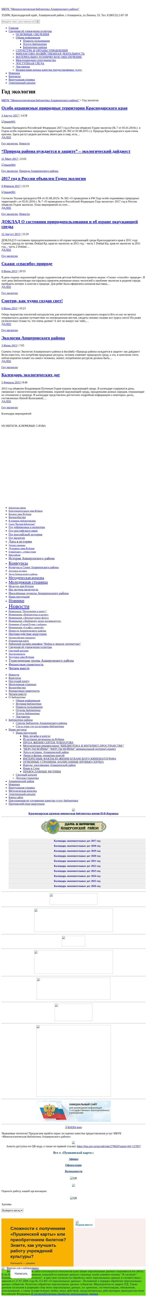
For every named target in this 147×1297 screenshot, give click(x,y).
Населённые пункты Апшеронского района (39, 593)
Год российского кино (23, 530)
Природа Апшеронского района (38, 171)
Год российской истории (25, 534)
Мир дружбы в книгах (36, 736)
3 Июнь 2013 (9, 345)
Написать (21, 1273)
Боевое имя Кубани (20, 514)
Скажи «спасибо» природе (26, 263)
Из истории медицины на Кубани (43, 739)
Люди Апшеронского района (23, 574)
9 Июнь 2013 (9, 271)
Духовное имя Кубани (21, 548)
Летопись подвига (18, 571)
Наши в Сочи (31, 768)
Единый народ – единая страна (22, 552)
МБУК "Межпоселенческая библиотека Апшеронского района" (40, 9)
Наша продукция (19, 596)
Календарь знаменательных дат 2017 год (77, 841)
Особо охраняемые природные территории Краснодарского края (64, 108)
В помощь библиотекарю (22, 520)
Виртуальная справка (22, 79)
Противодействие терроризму (22, 637)
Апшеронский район (21, 781)
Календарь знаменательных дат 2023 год (77, 871)
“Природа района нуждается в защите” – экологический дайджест (66, 151)
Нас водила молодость (23, 589)
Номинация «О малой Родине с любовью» (28, 624)
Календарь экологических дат (30, 374)
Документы (23, 66)
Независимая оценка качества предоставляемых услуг (49, 69)
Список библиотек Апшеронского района (41, 723)
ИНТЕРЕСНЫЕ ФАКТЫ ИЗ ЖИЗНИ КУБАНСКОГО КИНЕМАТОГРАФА (69, 758)
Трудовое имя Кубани (21, 657)
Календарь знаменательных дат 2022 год (77, 866)
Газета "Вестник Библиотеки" (22, 524)
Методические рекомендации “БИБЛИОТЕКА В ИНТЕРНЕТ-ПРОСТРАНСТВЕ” (73, 745)
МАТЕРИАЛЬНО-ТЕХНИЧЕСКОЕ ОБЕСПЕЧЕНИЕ (49, 56)
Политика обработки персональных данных (71, 1293)
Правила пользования (36, 40)
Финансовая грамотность (26, 664)
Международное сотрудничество (36, 60)
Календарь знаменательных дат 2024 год (77, 876)
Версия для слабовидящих (23, 1268)
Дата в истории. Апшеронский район (46, 752)
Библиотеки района (35, 47)
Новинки (14, 73)
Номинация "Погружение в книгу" (28, 611)
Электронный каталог (22, 82)
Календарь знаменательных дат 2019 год (77, 851)
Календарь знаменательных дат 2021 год (77, 861)
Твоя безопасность (17, 654)
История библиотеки (28, 703)
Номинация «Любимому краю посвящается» (35, 621)
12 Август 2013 (10, 234)
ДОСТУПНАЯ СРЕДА (30, 63)
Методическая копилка (26, 578)
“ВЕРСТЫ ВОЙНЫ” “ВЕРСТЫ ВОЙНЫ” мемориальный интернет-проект (69, 748)
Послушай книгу (19, 681)
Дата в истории (20, 541)
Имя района (14, 555)
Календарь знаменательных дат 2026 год (77, 886)
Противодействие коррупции (28, 634)
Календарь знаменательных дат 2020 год (77, 856)
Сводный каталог (19, 650)
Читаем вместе (19, 668)
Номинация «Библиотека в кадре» (29, 614)
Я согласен (37, 1293)
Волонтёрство (17, 517)
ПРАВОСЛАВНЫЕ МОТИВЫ (42, 771)
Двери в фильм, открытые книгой (44, 755)
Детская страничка (17, 545)
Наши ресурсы (18, 729)
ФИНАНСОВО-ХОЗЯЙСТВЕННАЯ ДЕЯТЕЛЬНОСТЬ (50, 53)
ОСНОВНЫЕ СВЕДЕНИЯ (32, 34)
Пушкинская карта (19, 640)
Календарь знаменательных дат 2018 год (77, 846)
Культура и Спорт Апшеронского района (34, 567)
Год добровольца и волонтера (27, 527)
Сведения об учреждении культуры (30, 31)
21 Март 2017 (9, 158)
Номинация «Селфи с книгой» (26, 627)
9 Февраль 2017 (10, 186)
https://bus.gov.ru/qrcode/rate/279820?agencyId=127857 (109, 1146)
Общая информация (28, 37)
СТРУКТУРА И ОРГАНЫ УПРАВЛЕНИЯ (42, 50)
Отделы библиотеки (28, 710)
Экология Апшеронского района (33, 338)
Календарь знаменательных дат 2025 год (77, 881)
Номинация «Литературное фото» (29, 617)
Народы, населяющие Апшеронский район (49, 765)
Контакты (15, 76)
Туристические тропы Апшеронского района (41, 660)
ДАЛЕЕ (6, 137)
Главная (13, 27)
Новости (24, 143)
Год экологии (9, 143)
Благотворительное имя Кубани (26, 511)
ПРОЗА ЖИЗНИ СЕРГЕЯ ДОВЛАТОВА (48, 742)
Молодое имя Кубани (21, 586)
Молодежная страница (28, 582)
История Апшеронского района (31, 558)
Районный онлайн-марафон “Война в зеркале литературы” (45, 643)
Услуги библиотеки (35, 44)
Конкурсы (18, 562)
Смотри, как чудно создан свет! (32, 300)
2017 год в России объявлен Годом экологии (43, 178)
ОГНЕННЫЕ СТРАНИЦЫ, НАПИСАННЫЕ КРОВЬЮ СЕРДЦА (63, 761)
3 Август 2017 (10, 115)
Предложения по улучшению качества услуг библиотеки (43, 800)
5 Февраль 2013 (10, 382)
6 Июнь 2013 (9, 308)
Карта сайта (16, 797)
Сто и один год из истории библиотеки (40, 726)
